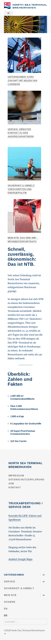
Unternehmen (14, 575)
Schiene (10, 602)
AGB (11, 483)
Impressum (16, 475)
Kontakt (14, 487)
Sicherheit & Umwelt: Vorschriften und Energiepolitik (21, 189)
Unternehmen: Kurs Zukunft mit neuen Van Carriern (22, 80)
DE (6, 615)
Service (9, 581)
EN (6, 609)
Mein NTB (10, 595)
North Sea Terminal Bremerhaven (28, 630)
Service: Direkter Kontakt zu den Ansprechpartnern (21, 133)
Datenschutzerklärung (26, 479)
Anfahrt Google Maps (20, 559)
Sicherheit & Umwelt (19, 588)
